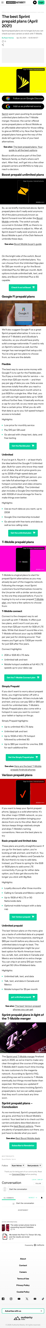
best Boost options (23, 1126)
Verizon (13, 811)
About (23, 1259)
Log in (34, 1179)
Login (41, 2)
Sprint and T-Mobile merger (20, 1056)
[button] (23, 2)
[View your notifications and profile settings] (41, 1197)
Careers (23, 1272)
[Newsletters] (35, 1299)
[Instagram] (11, 1299)
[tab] (9, 1198)
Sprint (5, 114)
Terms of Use (23, 1278)
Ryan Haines (9, 38)
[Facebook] (3, 1299)
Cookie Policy (23, 1292)
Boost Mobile (6, 1159)
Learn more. (40, 12)
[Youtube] (19, 1299)
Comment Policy (18, 1174)
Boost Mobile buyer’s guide (28, 244)
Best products (8, 1156)
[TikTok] (43, 1299)
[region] (23, 1213)
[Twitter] (27, 1299)
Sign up (40, 1179)
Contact (23, 1265)
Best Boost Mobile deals (28, 1138)
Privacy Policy (23, 1285)
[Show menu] (2, 2)
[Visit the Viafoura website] (39, 1245)
